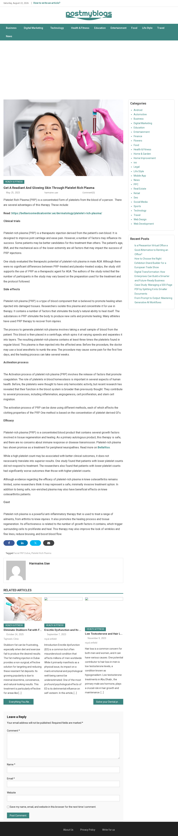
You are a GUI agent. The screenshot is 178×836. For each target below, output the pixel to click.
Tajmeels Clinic (11, 639)
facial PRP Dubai (22, 553)
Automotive (140, 114)
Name (11, 764)
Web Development (144, 223)
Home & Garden (142, 153)
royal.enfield (50, 639)
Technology (57, 28)
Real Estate (140, 188)
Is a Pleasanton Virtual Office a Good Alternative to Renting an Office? (151, 250)
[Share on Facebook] (9, 543)
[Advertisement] (89, 70)
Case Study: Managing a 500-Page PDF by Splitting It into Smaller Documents (153, 289)
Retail (137, 193)
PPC (136, 184)
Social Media (141, 201)
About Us (68, 829)
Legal (137, 166)
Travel (160, 28)
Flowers (138, 140)
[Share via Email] (48, 543)
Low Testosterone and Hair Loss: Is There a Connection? (104, 633)
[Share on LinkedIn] (22, 543)
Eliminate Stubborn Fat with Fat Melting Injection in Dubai (23, 630)
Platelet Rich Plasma (41, 553)
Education (100, 28)
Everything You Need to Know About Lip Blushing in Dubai (21, 701)
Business (11, 28)
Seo (136, 197)
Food (134, 28)
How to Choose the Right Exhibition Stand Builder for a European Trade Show (150, 263)
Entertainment (118, 28)
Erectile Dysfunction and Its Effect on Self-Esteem (63, 630)
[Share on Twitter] (35, 543)
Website (11, 792)
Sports (137, 206)
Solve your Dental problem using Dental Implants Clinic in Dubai (109, 701)
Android (138, 110)
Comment (13, 730)
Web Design (140, 219)
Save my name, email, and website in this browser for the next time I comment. (53, 806)
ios (135, 162)
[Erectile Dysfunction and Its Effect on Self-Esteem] (63, 609)
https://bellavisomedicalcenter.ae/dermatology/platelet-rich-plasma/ (56, 213)
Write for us (108, 829)
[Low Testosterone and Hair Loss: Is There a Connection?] (104, 611)
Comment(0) (88, 192)
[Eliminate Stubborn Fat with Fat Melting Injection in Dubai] (23, 609)
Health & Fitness (80, 28)
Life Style (147, 28)
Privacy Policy (87, 829)
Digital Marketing (33, 28)
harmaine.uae (51, 192)
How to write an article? (46, 3)
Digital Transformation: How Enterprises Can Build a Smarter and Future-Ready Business (152, 276)
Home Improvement (145, 158)
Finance (138, 136)
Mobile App (140, 175)
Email (11, 778)
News (9, 36)
